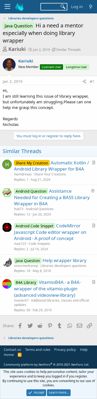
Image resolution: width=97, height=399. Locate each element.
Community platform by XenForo (46, 364)
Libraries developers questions (63, 265)
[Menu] (7, 6)
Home (9, 354)
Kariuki (17, 49)
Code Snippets (39, 243)
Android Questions (40, 209)
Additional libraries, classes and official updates (51, 302)
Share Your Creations (50, 174)
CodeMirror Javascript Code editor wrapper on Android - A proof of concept (50, 232)
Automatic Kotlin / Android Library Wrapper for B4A (51, 166)
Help (84, 349)
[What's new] (90, 7)
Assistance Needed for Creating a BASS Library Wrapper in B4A (52, 197)
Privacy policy (65, 349)
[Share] (84, 81)
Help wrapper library (64, 260)
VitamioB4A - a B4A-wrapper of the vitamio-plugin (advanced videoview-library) (47, 288)
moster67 (21, 300)
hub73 (18, 209)
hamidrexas (23, 174)
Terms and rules (37, 349)
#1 (92, 81)
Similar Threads (68, 49)
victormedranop (26, 265)
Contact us (12, 349)
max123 (20, 243)
